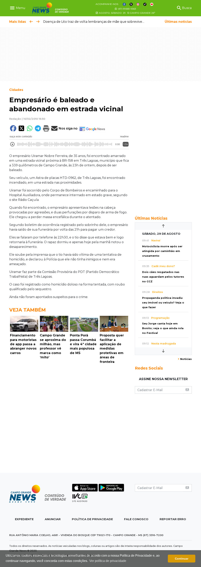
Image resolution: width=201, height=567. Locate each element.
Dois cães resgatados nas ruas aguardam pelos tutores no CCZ (163, 277)
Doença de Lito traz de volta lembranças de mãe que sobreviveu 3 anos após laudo (108, 22)
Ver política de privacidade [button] (107, 560)
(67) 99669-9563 (126, 8)
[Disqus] (69, 419)
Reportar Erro (173, 519)
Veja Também (27, 310)
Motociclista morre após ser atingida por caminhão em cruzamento (162, 251)
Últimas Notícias (151, 218)
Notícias (185, 359)
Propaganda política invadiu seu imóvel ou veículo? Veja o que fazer (163, 302)
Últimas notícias (178, 22)
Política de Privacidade (92, 519)
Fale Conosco (136, 519)
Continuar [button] (181, 558)
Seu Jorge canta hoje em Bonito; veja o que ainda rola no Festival (163, 328)
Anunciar (53, 519)
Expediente (24, 519)
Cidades (16, 90)
